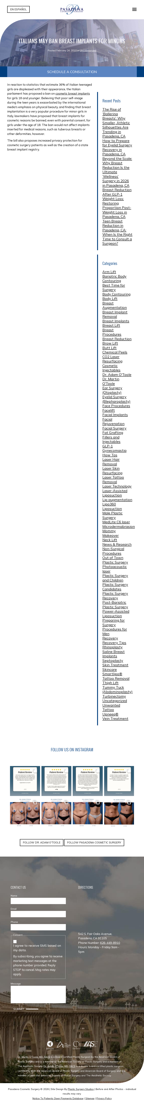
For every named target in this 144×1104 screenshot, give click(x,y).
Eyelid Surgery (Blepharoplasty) (116, 399)
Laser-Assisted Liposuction (114, 492)
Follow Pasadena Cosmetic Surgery (94, 842)
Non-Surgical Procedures (113, 550)
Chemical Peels (114, 352)
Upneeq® (110, 714)
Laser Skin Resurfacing (112, 470)
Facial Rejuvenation (113, 421)
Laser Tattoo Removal (113, 479)
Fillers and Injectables (111, 439)
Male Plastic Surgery (112, 515)
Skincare (109, 669)
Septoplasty (112, 660)
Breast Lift (111, 325)
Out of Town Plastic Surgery (115, 559)
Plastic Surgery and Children (115, 577)
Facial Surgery (114, 428)
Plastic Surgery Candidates (115, 586)
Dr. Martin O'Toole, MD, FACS (34, 1056)
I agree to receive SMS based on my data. (37, 948)
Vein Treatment (115, 718)
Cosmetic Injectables (111, 367)
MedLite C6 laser (116, 522)
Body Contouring (116, 294)
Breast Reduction (117, 339)
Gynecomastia (114, 450)
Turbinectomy (114, 696)
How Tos (109, 455)
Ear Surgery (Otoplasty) (112, 390)
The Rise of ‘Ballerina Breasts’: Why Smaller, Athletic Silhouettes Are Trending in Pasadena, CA (116, 122)
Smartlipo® (112, 674)
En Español (18, 9)
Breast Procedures (111, 332)
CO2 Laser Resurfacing (112, 358)
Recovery (110, 638)
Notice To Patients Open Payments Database (57, 1098)
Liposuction (112, 508)
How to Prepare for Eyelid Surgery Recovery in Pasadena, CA (117, 147)
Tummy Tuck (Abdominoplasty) (117, 689)
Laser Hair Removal (111, 461)
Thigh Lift (110, 683)
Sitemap (89, 1098)
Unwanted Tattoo (111, 707)
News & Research (117, 544)
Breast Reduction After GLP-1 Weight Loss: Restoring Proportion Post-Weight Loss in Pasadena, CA (117, 203)
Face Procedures (116, 406)
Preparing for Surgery (113, 622)
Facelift (108, 410)
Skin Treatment (115, 665)
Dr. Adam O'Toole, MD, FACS (59, 1066)
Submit (18, 1009)
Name (14, 895)
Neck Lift (109, 540)
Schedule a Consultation (72, 72)
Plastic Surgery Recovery (115, 595)
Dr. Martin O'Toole (110, 381)
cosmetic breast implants (72, 93)
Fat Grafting (112, 432)
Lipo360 (109, 504)
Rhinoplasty (112, 647)
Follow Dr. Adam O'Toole (41, 842)
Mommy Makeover (110, 533)
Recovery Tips (114, 642)
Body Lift (109, 298)
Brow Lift (110, 343)
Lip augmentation (117, 499)
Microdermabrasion (118, 526)
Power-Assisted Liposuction (115, 613)
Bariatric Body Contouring (114, 278)
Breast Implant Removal (114, 314)
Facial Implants (115, 414)
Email (14, 908)
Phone (14, 921)
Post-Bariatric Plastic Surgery (115, 604)
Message (16, 983)
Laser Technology (117, 486)
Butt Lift (109, 348)
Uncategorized (88, 50)
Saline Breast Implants (113, 653)
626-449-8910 (110, 943)
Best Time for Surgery (113, 287)
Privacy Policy (104, 1098)
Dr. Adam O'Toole (116, 374)
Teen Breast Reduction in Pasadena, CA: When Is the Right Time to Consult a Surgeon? (117, 232)
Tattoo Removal (115, 678)
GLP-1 (107, 446)
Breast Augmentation (114, 305)
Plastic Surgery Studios (81, 1089)
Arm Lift (109, 271)
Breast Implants (115, 321)
